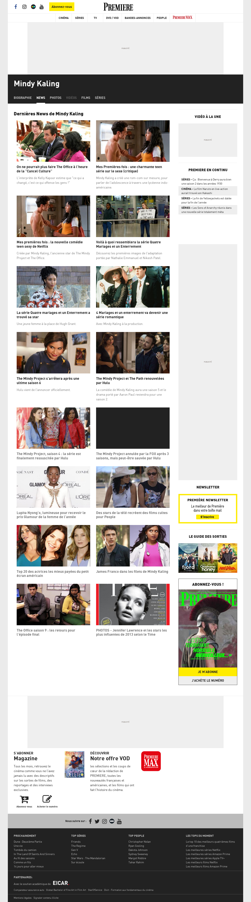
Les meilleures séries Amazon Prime (208, 854)
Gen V (74, 849)
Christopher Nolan (139, 841)
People (162, 17)
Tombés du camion (25, 849)
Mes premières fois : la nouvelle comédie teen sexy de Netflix (50, 244)
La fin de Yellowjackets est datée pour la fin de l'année (206, 200)
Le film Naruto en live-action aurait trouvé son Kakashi (204, 191)
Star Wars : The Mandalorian (88, 858)
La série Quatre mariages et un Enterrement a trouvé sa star (53, 315)
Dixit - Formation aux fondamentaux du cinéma (128, 889)
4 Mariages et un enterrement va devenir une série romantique (132, 315)
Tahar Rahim (136, 862)
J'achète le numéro (208, 680)
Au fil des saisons (24, 858)
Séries (79, 17)
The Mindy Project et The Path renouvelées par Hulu (130, 380)
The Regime (78, 845)
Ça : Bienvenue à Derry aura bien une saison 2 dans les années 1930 (206, 181)
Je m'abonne (208, 672)
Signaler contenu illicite (46, 897)
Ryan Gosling (136, 845)
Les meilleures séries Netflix (203, 849)
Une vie (18, 845)
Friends (76, 841)
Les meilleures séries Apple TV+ (205, 858)
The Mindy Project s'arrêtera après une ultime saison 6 (48, 380)
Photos (55, 98)
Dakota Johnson (138, 849)
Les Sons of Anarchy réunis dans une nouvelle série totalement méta (206, 209)
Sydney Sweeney (138, 854)
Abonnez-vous (62, 7)
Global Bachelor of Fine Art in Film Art (66, 889)
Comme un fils (22, 862)
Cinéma (64, 17)
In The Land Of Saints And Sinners (34, 854)
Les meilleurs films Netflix (202, 862)
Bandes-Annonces (138, 17)
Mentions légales (23, 897)
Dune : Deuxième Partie (28, 841)
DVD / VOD (112, 17)
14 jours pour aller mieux (29, 866)
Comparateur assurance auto (29, 889)
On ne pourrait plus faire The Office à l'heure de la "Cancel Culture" (52, 169)
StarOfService (95, 889)
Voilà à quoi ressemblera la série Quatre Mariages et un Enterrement (128, 244)
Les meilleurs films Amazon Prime (206, 866)
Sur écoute (77, 862)
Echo (74, 854)
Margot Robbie (137, 858)
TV (95, 17)
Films (85, 98)
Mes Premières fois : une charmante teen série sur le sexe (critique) (129, 169)
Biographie (23, 98)
